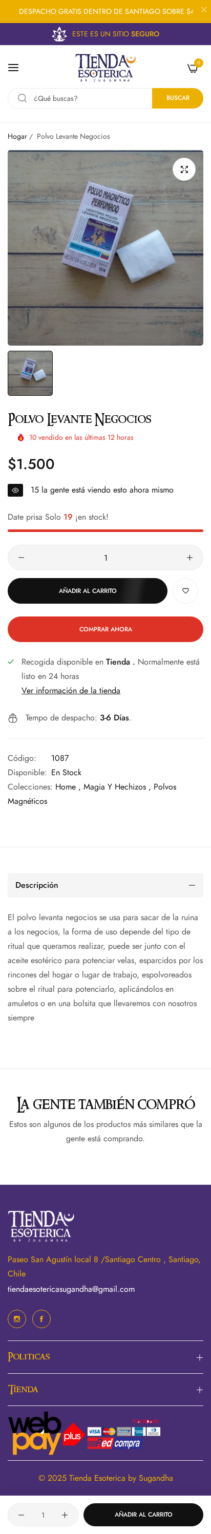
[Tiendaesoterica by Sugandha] (105, 67)
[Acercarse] (184, 169)
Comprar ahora (105, 629)
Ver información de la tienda (71, 690)
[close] (203, 11)
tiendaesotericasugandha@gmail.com (71, 1289)
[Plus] (190, 558)
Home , (68, 787)
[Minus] (21, 558)
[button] (185, 591)
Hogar (17, 136)
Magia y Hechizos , (117, 787)
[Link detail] (17, 1319)
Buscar (177, 97)
